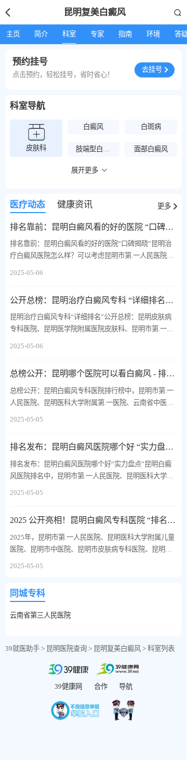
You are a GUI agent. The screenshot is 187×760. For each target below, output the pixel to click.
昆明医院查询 (66, 648)
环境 (153, 34)
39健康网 (68, 686)
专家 (97, 34)
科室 (69, 34)
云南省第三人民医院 (40, 615)
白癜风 (93, 126)
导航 (125, 686)
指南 (125, 34)
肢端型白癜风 (96, 149)
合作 (101, 686)
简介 (41, 34)
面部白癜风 (151, 149)
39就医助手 (22, 648)
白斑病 (151, 126)
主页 (13, 34)
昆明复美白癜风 (117, 648)
